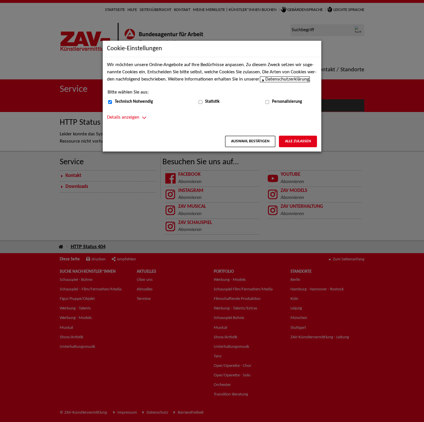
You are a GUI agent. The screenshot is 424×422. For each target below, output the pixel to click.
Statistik (212, 102)
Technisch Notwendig (134, 102)
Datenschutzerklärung (287, 79)
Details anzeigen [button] (123, 117)
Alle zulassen (298, 141)
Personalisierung (287, 102)
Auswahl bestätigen (250, 141)
